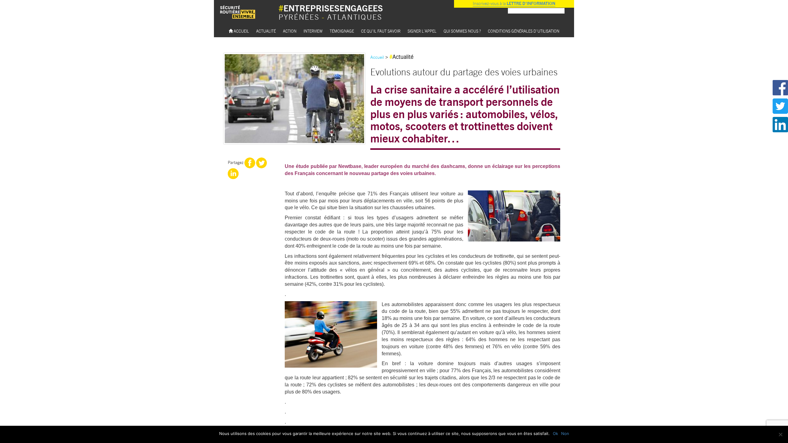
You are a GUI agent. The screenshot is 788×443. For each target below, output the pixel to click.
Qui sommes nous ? (462, 31)
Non (565, 433)
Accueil (241, 31)
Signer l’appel (422, 31)
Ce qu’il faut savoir (380, 31)
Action (289, 31)
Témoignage (342, 31)
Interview (313, 31)
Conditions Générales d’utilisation (523, 31)
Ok (555, 433)
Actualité (266, 31)
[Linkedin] (233, 173)
